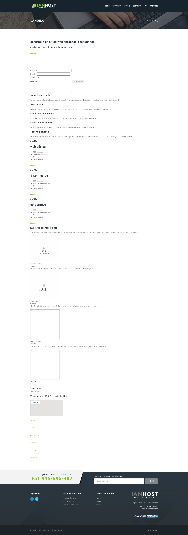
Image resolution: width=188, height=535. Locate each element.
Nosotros (100, 498)
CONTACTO (154, 6)
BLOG (145, 6)
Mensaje (34, 81)
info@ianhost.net (152, 509)
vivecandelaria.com (70, 498)
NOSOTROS (116, 6)
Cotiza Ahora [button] (34, 53)
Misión (99, 501)
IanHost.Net (46, 530)
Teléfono (34, 78)
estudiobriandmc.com (71, 505)
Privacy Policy (152, 530)
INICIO (107, 6)
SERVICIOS (137, 6)
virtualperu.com (68, 501)
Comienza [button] (33, 165)
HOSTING (126, 6)
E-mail (33, 74)
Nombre (34, 70)
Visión (99, 505)
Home (149, 21)
